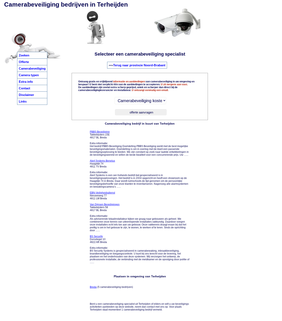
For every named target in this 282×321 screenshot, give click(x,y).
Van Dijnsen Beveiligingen (105, 204)
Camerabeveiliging (32, 68)
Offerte (24, 62)
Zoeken (24, 55)
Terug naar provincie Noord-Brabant (139, 65)
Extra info (26, 81)
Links (23, 101)
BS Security (96, 236)
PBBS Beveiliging (100, 131)
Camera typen (29, 75)
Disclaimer (26, 95)
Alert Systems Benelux (102, 160)
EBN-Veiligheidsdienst (102, 192)
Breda (93, 287)
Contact (24, 88)
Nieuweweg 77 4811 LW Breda (102, 195)
